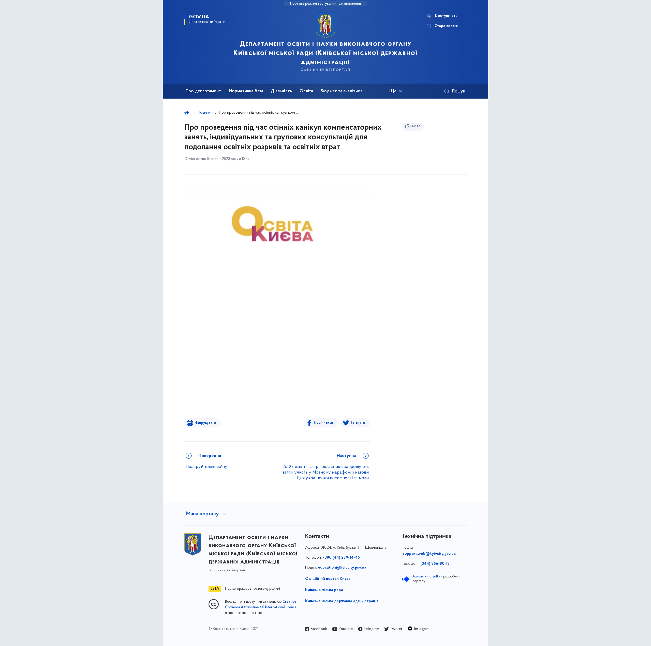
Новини (204, 113)
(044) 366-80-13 (434, 564)
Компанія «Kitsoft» (426, 576)
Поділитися (323, 423)
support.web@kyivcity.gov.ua (429, 554)
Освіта (306, 91)
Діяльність (281, 91)
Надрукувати (205, 423)
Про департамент (203, 91)
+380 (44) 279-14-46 (341, 558)
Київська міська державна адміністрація (341, 601)
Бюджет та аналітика (341, 91)
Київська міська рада (324, 590)
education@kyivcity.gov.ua (342, 568)
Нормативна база (246, 91)
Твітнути (358, 423)
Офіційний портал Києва (327, 579)
